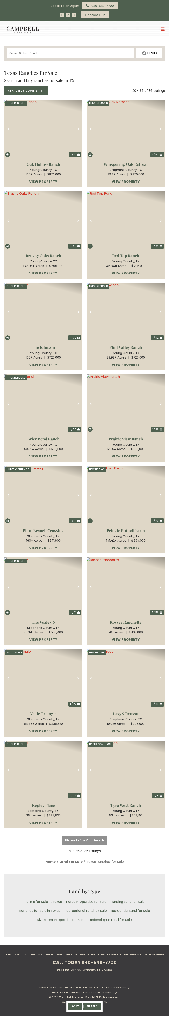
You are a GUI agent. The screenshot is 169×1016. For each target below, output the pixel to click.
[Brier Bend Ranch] (43, 403)
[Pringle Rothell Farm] (126, 495)
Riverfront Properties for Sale (60, 919)
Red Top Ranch (125, 255)
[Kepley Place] (43, 770)
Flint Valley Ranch (125, 347)
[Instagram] (74, 15)
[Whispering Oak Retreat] (126, 129)
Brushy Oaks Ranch (43, 255)
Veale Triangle (43, 713)
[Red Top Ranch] (126, 220)
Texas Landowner (109, 954)
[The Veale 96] (43, 586)
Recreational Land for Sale (85, 910)
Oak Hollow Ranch (43, 164)
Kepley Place (43, 805)
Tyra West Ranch (125, 805)
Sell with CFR (33, 954)
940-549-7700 (99, 962)
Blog (91, 954)
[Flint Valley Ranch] (126, 312)
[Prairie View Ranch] (126, 403)
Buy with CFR (54, 954)
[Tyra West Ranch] (126, 770)
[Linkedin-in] (68, 15)
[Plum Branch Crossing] (43, 495)
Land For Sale (13, 954)
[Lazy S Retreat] (126, 678)
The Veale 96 (43, 622)
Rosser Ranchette (126, 622)
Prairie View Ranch (126, 438)
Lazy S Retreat (126, 713)
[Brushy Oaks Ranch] (43, 220)
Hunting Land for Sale (128, 901)
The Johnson (43, 347)
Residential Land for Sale (130, 910)
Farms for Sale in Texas (43, 901)
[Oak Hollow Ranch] (43, 129)
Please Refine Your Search (84, 840)
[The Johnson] (43, 312)
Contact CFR (133, 954)
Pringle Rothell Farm (126, 530)
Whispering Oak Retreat (126, 164)
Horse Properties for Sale (86, 901)
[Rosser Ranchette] (126, 586)
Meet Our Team (75, 954)
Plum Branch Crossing (43, 530)
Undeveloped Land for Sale (110, 919)
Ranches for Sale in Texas (39, 910)
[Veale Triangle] (43, 678)
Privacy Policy (154, 954)
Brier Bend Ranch (43, 438)
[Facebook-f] (62, 15)
